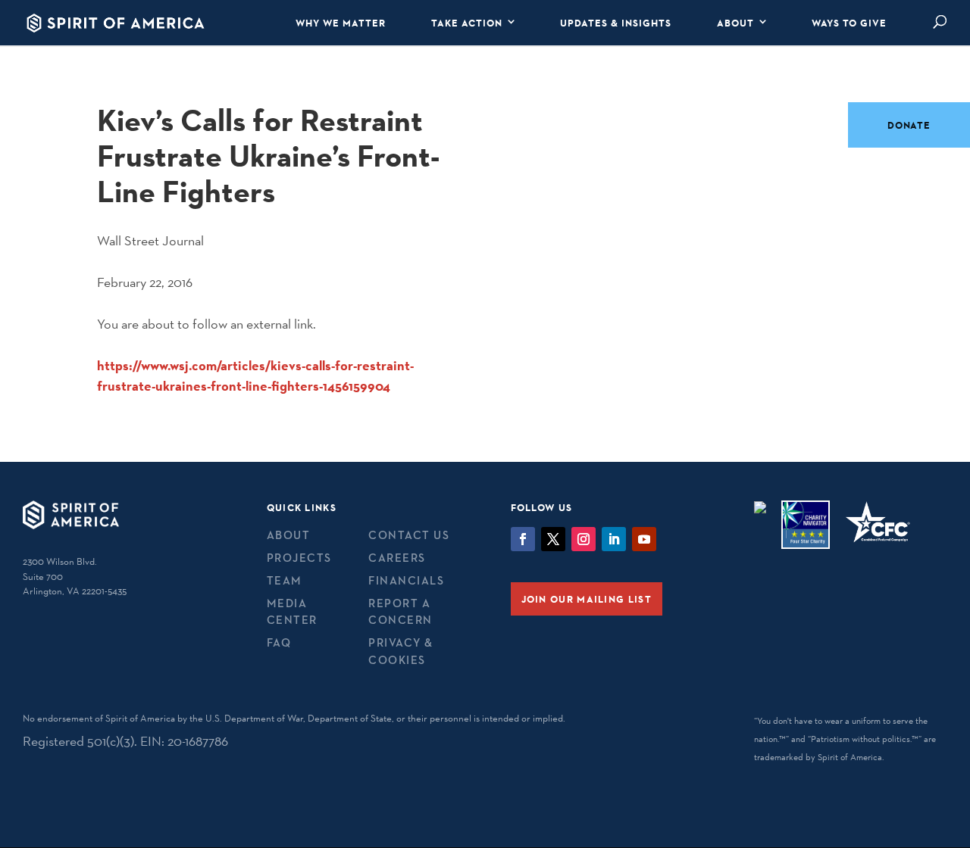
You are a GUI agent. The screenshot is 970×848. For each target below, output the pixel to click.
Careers (397, 558)
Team (284, 580)
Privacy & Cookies (400, 651)
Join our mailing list (586, 599)
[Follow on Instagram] (583, 539)
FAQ (279, 642)
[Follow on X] (553, 539)
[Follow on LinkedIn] (614, 539)
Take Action (466, 23)
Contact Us (408, 535)
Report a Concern (400, 611)
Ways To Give (849, 23)
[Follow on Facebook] (523, 539)
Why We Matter (341, 23)
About (735, 23)
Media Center (292, 611)
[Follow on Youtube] (644, 539)
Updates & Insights (615, 23)
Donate (909, 125)
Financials (406, 580)
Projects (299, 558)
